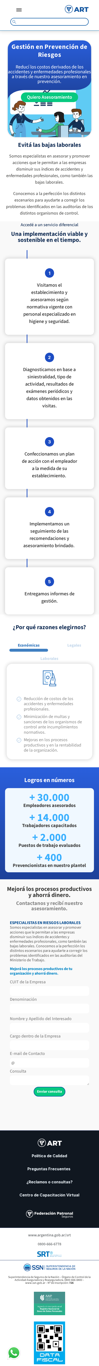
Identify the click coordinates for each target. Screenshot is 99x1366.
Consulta (18, 1071)
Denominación (23, 1000)
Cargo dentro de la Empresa (35, 1036)
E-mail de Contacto (27, 1054)
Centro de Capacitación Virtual (49, 1195)
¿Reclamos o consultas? (49, 1181)
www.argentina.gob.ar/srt (49, 1235)
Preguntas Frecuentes (49, 1168)
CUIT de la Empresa (28, 982)
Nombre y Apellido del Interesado (41, 1019)
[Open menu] (19, 10)
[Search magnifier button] (14, 21)
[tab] (28, 645)
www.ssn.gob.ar (35, 1283)
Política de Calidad (49, 1155)
